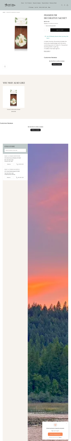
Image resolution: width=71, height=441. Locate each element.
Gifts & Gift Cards (43, 7)
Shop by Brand (45, 3)
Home (22, 3)
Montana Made (53, 3)
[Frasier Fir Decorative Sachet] (13, 97)
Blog (49, 7)
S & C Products (28, 3)
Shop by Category (37, 3)
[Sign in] (64, 5)
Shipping (46, 23)
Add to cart (60, 30)
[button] (62, 5)
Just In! (36, 7)
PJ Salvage (31, 7)
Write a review (57, 64)
